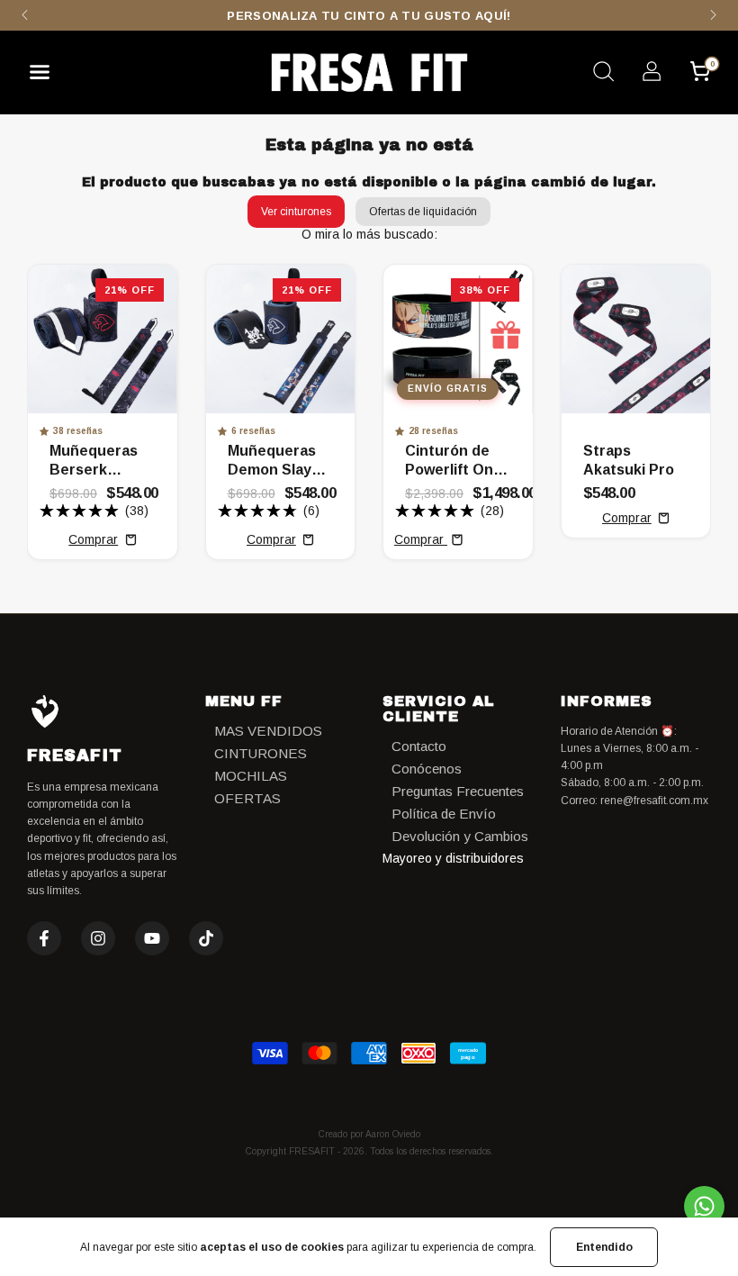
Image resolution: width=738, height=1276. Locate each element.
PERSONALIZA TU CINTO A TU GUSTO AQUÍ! (368, 16)
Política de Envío (444, 813)
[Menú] (46, 76)
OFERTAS (247, 798)
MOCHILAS (250, 775)
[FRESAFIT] (369, 72)
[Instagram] (98, 938)
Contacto (419, 746)
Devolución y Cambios (460, 836)
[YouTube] (152, 938)
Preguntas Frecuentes (458, 791)
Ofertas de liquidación (423, 211)
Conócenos (427, 768)
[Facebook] (44, 938)
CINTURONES (260, 753)
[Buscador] (603, 74)
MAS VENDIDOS (268, 730)
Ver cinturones (296, 211)
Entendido (604, 1247)
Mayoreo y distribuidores (453, 858)
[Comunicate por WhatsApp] (704, 1206)
